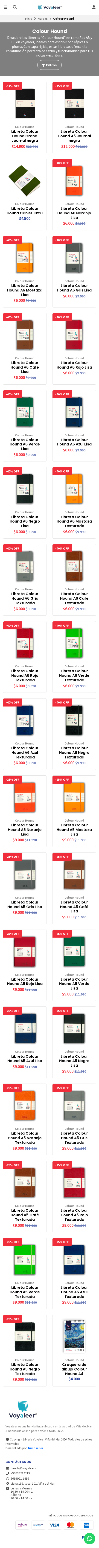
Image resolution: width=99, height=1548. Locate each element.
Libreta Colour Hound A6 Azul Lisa (74, 442)
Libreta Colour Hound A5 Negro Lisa (74, 1061)
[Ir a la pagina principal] (49, 7)
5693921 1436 (20, 1478)
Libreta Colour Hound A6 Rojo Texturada (24, 675)
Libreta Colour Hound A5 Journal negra (74, 136)
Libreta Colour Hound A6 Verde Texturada (74, 675)
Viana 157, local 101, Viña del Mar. (33, 1483)
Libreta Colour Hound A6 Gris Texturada (24, 598)
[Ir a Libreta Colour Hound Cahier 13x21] (25, 180)
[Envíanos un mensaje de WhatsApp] (89, 1538)
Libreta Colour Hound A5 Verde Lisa (74, 984)
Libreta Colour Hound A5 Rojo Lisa (25, 981)
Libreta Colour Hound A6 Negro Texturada (74, 752)
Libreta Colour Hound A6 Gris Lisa (74, 288)
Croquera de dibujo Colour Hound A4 (74, 1369)
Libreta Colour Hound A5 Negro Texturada (25, 1369)
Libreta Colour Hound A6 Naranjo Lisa (74, 213)
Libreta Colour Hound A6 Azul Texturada (24, 752)
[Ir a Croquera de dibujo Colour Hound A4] (74, 1336)
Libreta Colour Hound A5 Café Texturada (25, 1215)
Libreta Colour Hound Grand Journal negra (24, 136)
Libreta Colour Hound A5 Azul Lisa (24, 1058)
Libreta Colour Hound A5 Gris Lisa (24, 904)
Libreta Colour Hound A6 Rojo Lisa (74, 365)
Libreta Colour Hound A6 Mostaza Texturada (74, 521)
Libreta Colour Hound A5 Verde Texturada (25, 1292)
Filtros (51, 65)
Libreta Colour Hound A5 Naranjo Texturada (25, 1138)
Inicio (28, 18)
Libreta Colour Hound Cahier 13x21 (25, 211)
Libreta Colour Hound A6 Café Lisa (25, 367)
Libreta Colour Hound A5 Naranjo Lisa (25, 829)
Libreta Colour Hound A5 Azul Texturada (74, 1292)
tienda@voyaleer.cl (24, 1468)
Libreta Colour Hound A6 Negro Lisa (25, 521)
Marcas (43, 18)
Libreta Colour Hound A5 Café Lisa (74, 907)
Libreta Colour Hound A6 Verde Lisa (25, 444)
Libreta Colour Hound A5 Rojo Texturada (74, 1215)
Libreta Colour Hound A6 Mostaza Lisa (24, 290)
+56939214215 (20, 1473)
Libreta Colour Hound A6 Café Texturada (74, 598)
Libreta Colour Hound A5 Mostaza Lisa (74, 829)
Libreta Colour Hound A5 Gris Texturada (74, 1138)
